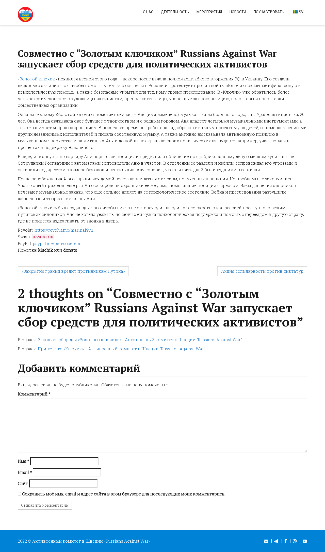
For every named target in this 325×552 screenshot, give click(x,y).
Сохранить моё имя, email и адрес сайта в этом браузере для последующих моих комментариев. (123, 493)
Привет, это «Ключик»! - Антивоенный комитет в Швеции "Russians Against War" (121, 348)
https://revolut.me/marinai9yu (64, 230)
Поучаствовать (269, 12)
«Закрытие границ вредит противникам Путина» (73, 271)
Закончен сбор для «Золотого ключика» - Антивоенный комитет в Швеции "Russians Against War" (140, 339)
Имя (23, 461)
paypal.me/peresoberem (56, 243)
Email (25, 472)
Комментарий (34, 393)
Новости (238, 12)
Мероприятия (209, 12)
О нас (148, 12)
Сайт (23, 483)
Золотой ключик (37, 78)
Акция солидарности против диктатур (262, 271)
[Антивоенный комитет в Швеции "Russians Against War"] (25, 13)
